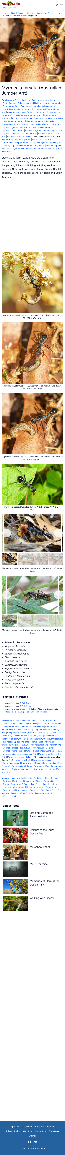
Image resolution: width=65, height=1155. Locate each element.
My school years (40, 846)
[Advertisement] (32, 215)
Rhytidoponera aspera (22, 149)
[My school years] (15, 853)
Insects (5, 778)
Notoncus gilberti (23, 139)
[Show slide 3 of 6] (41, 621)
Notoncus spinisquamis (43, 139)
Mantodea (19, 787)
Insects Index (18, 778)
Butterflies (18, 781)
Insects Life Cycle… (34, 778)
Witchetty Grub (9, 796)
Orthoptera (51, 787)
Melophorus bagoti (34, 121)
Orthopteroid (9, 790)
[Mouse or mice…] (15, 869)
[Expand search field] (56, 5)
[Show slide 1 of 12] (9, 559)
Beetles (54, 778)
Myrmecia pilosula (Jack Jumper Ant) (20, 133)
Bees (47, 778)
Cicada (39, 781)
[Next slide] (58, 533)
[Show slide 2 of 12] (25, 559)
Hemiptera (52, 784)
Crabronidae (49, 781)
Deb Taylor (26, 703)
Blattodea (7, 781)
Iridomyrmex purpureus (22, 118)
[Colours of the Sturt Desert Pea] (15, 836)
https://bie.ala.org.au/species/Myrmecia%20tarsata (26, 712)
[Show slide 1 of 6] (9, 621)
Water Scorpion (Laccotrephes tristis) (37, 793)
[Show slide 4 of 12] (56, 559)
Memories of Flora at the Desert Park (45, 882)
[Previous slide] (6, 533)
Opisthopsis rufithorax (22, 146)
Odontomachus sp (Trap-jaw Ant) (18, 143)
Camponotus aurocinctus (32, 106)
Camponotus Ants (11, 106)
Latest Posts (11, 805)
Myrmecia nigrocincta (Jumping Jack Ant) (44, 130)
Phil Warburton (28, 706)
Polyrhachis (39, 146)
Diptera (6, 784)
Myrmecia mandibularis (13, 130)
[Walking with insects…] (15, 904)
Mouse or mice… (40, 864)
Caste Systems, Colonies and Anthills (20, 103)
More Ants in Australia (48, 100)
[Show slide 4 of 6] (56, 621)
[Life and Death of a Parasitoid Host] (15, 818)
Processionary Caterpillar (27, 790)
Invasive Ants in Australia (49, 103)
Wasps (15, 793)
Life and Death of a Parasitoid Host (41, 814)
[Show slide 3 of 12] (41, 559)
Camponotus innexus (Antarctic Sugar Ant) (26, 112)
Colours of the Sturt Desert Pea (42, 831)
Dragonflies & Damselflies (22, 784)
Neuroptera (39, 787)
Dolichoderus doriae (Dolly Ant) (28, 115)
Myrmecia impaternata (43, 127)
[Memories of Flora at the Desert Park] (15, 887)
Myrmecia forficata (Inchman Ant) (46, 124)
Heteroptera (8, 787)
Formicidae (7, 100)
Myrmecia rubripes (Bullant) (19, 136)
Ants (34, 100)
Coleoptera (29, 781)
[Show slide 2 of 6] (25, 621)
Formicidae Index (22, 100)
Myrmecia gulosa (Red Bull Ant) (17, 127)
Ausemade (40, 1148)
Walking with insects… (43, 897)
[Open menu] (61, 5)
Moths (29, 787)
